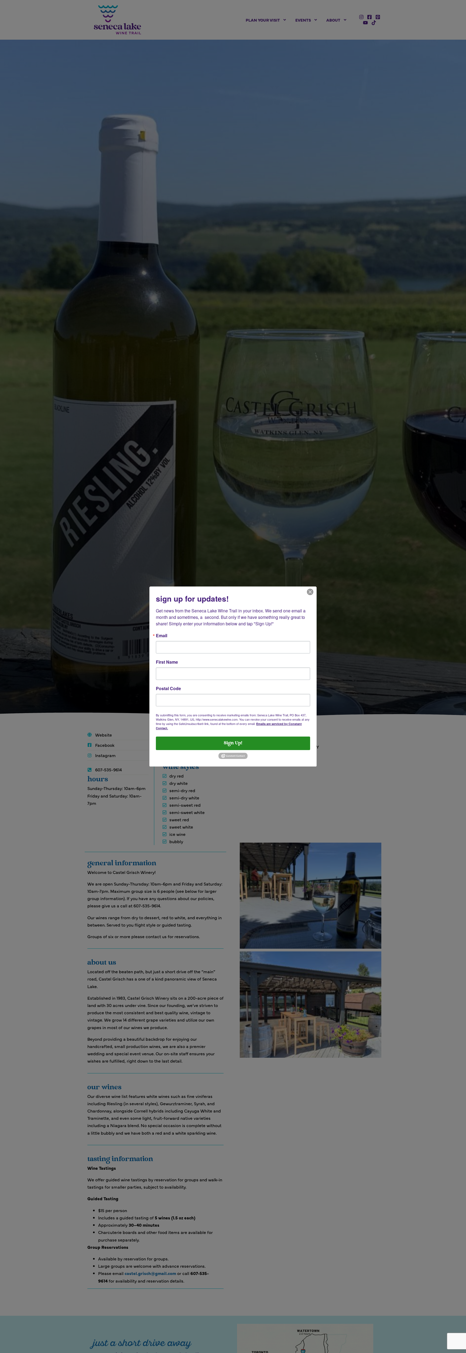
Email (161, 635)
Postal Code (168, 688)
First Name (167, 662)
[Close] (310, 591)
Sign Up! (233, 743)
